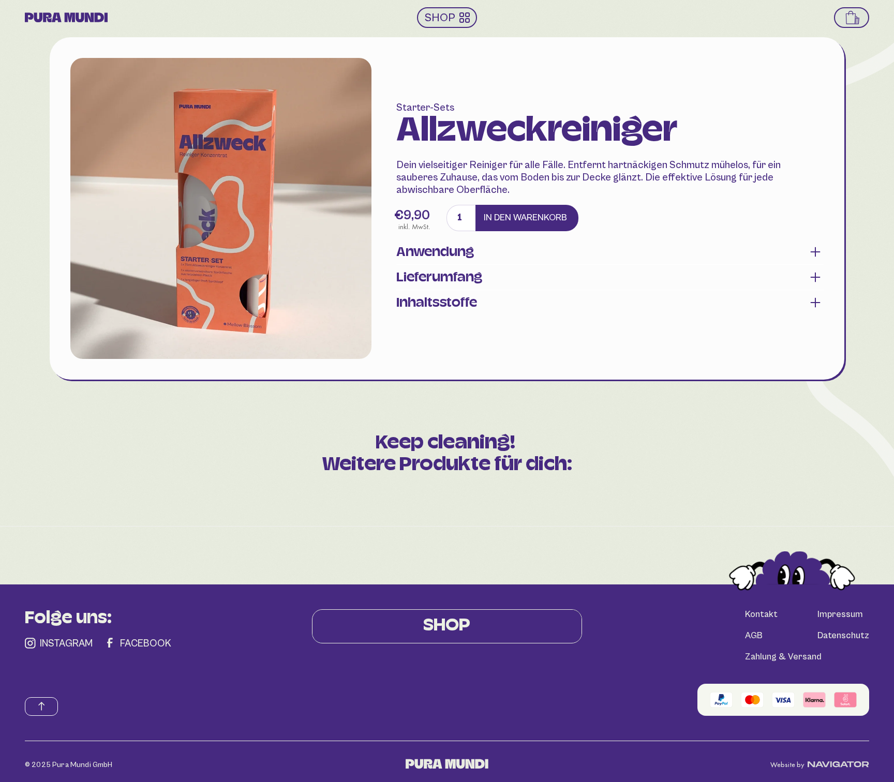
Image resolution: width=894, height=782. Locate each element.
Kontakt (761, 614)
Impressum (840, 614)
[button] (852, 17)
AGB (754, 635)
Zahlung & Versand (783, 657)
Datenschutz (843, 635)
